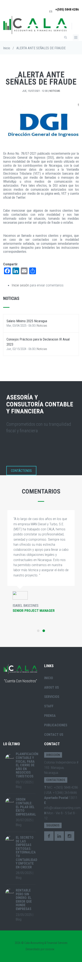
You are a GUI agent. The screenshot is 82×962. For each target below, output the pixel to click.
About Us (51, 687)
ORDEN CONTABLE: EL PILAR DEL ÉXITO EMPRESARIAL (26, 806)
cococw (49, 949)
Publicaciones (55, 725)
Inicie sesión (20, 285)
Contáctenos (21, 471)
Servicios (51, 697)
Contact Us (53, 735)
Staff (48, 706)
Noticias (54, 90)
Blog (18, 787)
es (50, 11)
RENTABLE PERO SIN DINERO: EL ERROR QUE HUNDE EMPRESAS (24, 899)
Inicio (6, 48)
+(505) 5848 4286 (67, 9)
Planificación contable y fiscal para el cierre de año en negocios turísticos (27, 765)
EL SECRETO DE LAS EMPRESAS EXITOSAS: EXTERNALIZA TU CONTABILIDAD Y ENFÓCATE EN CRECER (26, 852)
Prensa (50, 716)
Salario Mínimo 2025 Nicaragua (27, 321)
